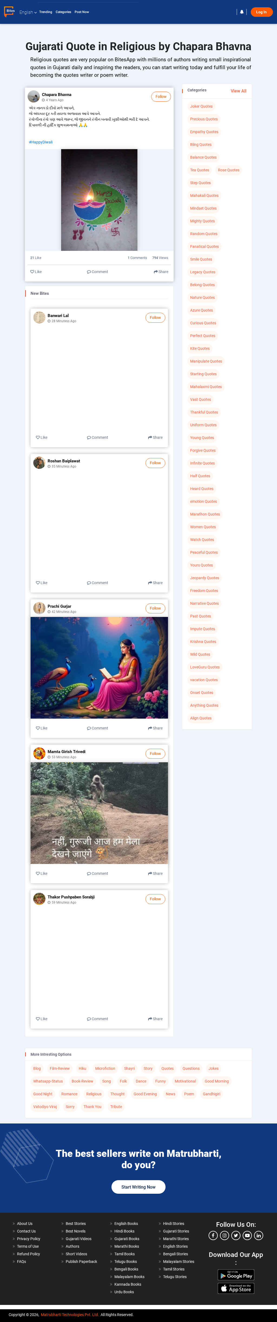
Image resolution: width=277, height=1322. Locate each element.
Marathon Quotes (205, 514)
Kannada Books (127, 1284)
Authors (72, 1246)
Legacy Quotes (202, 272)
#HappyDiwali (40, 142)
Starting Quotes (203, 374)
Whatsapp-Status (48, 1081)
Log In (262, 12)
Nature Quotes (202, 297)
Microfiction (105, 1068)
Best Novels (75, 1231)
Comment (99, 272)
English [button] (26, 12)
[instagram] (224, 1235)
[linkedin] (258, 1235)
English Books (126, 1223)
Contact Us (26, 1231)
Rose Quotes (228, 170)
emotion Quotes (203, 501)
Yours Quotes (201, 565)
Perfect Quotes (202, 336)
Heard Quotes (201, 488)
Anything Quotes (204, 705)
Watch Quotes (202, 539)
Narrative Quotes (204, 603)
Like (38, 272)
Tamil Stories (173, 1269)
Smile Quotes (201, 259)
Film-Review (60, 1068)
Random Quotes (203, 234)
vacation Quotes (204, 680)
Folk (123, 1081)
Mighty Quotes (202, 221)
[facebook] (213, 1235)
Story (148, 1068)
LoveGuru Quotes (205, 667)
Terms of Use (28, 1246)
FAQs (21, 1261)
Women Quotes (203, 527)
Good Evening (145, 1094)
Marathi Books (126, 1246)
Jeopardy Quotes (204, 578)
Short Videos (76, 1254)
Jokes (214, 1068)
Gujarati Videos (78, 1239)
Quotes (167, 1068)
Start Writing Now (138, 1187)
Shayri (129, 1068)
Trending (46, 11)
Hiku (82, 1068)
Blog (37, 1068)
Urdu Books (124, 1292)
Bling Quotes (201, 144)
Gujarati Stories (176, 1231)
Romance (69, 1094)
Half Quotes (200, 476)
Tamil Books (124, 1254)
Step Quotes (200, 183)
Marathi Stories (176, 1239)
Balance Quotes (203, 157)
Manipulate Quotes (206, 361)
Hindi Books (124, 1231)
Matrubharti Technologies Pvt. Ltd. (70, 1315)
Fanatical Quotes (204, 246)
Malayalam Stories (178, 1261)
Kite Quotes (200, 348)
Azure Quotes (201, 310)
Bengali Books (126, 1269)
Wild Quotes (200, 654)
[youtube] (247, 1235)
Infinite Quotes (202, 463)
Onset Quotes (201, 692)
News (170, 1094)
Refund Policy (28, 1254)
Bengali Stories (175, 1254)
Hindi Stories (173, 1223)
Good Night (42, 1094)
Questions (191, 1068)
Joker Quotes (201, 106)
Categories (64, 11)
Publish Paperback (81, 1261)
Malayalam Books (129, 1277)
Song (106, 1081)
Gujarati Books (126, 1239)
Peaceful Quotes (204, 552)
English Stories (175, 1246)
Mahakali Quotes (204, 195)
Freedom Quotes (204, 590)
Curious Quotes (203, 323)
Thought (117, 1094)
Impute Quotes (202, 629)
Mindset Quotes (203, 208)
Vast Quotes (200, 399)
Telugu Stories (175, 1277)
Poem (189, 1094)
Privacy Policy (28, 1239)
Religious (93, 1094)
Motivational (185, 1081)
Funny (160, 1081)
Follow (161, 96)
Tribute (116, 1107)
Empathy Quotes (204, 132)
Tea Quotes (199, 170)
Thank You (92, 1107)
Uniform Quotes (203, 425)
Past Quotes (200, 616)
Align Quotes (201, 718)
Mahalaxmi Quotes (206, 387)
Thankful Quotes (204, 412)
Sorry (70, 1107)
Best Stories (76, 1223)
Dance (141, 1081)
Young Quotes (202, 438)
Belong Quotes (202, 285)
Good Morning (217, 1081)
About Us (24, 1223)
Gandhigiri (211, 1094)
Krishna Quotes (203, 641)
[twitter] (235, 1235)
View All (238, 91)
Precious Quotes (204, 119)
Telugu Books (125, 1261)
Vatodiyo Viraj (45, 1107)
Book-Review (82, 1081)
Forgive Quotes (203, 450)
